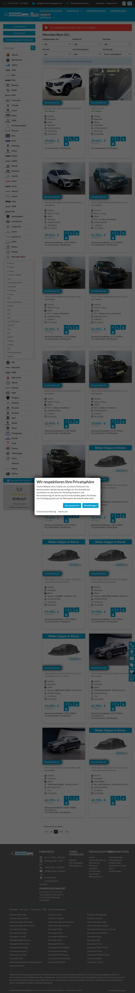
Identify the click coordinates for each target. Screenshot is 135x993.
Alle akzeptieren (72, 505)
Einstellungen (90, 505)
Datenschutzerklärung (46, 511)
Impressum (63, 511)
